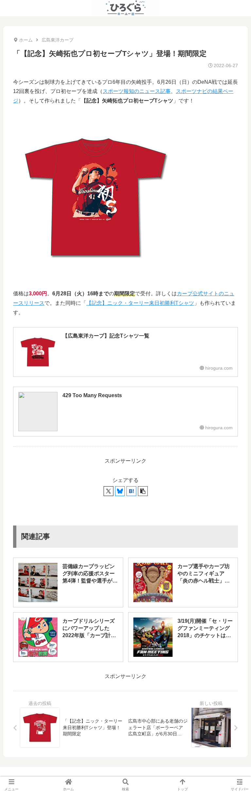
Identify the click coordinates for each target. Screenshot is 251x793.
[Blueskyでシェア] (120, 491)
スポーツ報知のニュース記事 (137, 91)
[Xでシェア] (108, 491)
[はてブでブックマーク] (131, 491)
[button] (143, 491)
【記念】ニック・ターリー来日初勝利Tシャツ (140, 303)
